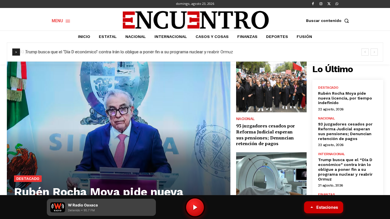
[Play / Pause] (195, 207)
